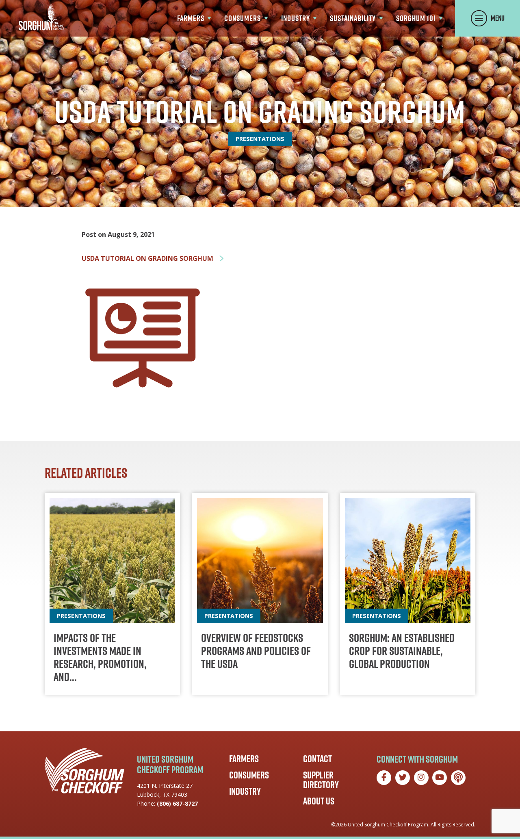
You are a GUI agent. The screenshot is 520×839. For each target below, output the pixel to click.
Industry (245, 791)
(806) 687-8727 (177, 803)
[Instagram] (421, 777)
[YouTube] (439, 777)
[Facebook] (384, 777)
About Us (318, 801)
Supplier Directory (321, 779)
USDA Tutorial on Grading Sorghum (148, 258)
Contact (317, 758)
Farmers (244, 758)
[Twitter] (402, 777)
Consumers (249, 775)
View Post (112, 594)
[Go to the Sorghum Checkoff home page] (41, 17)
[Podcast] (458, 777)
